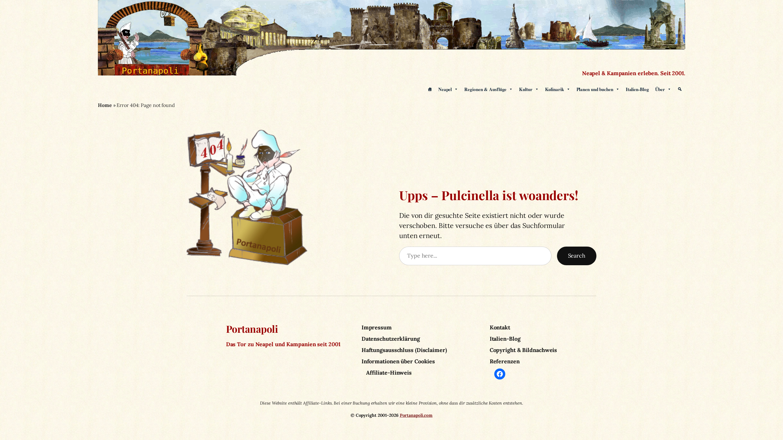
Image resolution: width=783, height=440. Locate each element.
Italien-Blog (637, 89)
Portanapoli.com (416, 415)
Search (576, 255)
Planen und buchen (595, 89)
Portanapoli (252, 328)
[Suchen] (679, 89)
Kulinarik (554, 89)
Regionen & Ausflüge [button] (485, 89)
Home (105, 105)
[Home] (430, 89)
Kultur (525, 89)
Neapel (445, 89)
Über (660, 89)
